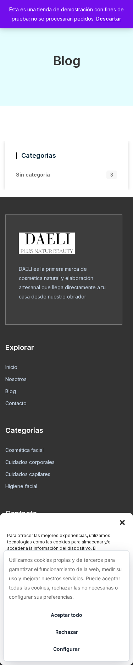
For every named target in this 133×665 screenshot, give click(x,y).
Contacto (16, 403)
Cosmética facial (24, 450)
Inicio (11, 367)
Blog (10, 391)
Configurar (66, 649)
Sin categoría (33, 175)
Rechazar (66, 632)
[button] (122, 521)
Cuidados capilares (27, 474)
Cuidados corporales (30, 462)
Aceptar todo (66, 615)
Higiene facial (21, 486)
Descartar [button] (108, 19)
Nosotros (16, 379)
